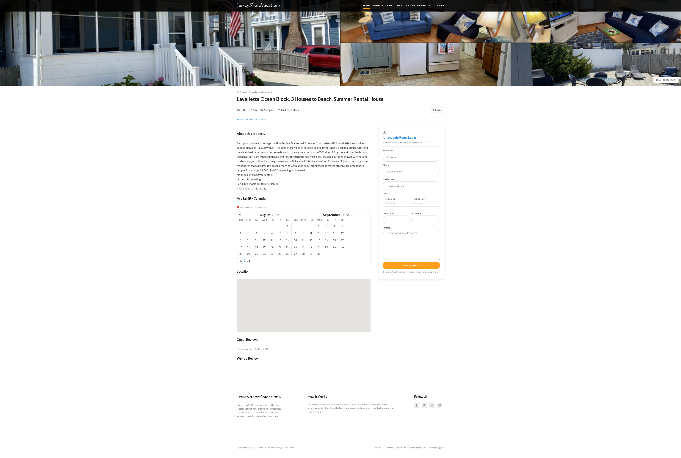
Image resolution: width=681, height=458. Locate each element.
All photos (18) (667, 79)
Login (399, 5)
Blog (389, 5)
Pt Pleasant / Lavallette (249, 92)
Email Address (390, 179)
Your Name (388, 150)
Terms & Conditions (431, 272)
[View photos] (170, 43)
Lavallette (267, 92)
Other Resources (417, 447)
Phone (386, 165)
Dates (386, 193)
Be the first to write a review (251, 119)
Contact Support (436, 447)
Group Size (388, 213)
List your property (418, 5)
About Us (379, 447)
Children (416, 213)
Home (366, 5)
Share (438, 109)
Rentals (378, 5)
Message (387, 227)
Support (438, 5)
